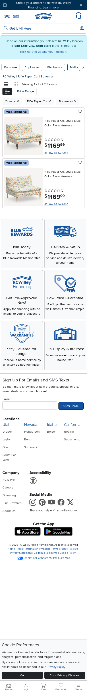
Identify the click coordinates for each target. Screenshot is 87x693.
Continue (71, 406)
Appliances (32, 67)
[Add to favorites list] (80, 112)
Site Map (65, 558)
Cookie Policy (68, 553)
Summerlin (31, 447)
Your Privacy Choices (64, 675)
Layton (7, 439)
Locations (10, 419)
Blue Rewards (12, 503)
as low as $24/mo (56, 153)
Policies (73, 549)
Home (11, 549)
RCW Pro (8, 480)
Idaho (52, 424)
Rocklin (69, 432)
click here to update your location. (43, 52)
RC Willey (8, 76)
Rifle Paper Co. (28, 76)
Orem (6, 447)
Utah (6, 424)
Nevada (30, 424)
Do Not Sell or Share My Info (40, 558)
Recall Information (27, 549)
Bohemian (47, 76)
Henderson (32, 432)
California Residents (46, 553)
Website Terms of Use (53, 549)
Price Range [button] (25, 91)
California (72, 424)
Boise (51, 432)
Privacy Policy (56, 667)
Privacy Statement (21, 553)
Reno (27, 439)
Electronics (54, 67)
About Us (8, 511)
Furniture (10, 67)
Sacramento (72, 439)
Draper (7, 432)
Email (6, 399)
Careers (7, 487)
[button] (18, 5)
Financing (9, 495)
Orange (10, 101)
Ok (22, 675)
